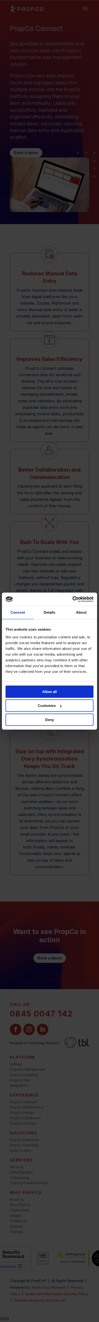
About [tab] (81, 612)
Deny (49, 720)
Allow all (49, 692)
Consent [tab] (18, 612)
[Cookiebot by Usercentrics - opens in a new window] (72, 599)
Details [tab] (50, 612)
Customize (47, 706)
